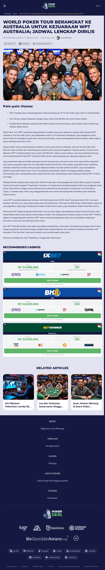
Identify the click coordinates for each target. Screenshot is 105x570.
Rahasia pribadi (38, 566)
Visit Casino (52, 280)
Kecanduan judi (12, 566)
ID (97, 6)
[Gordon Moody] (77, 528)
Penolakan (52, 498)
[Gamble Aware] (47, 538)
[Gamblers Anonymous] (37, 528)
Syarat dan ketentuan (91, 566)
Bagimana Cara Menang (52, 428)
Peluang (52, 463)
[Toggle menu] (4, 5)
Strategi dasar (52, 446)
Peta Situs (51, 566)
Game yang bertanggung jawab (52, 480)
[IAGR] (23, 528)
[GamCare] (55, 528)
